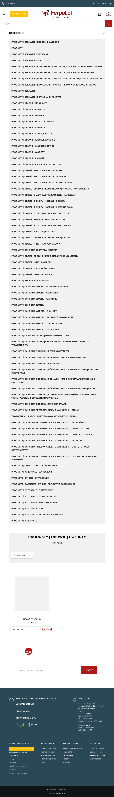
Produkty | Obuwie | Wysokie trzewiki (33, 121)
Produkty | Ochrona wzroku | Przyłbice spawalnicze (42, 317)
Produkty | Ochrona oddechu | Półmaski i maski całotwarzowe (49, 357)
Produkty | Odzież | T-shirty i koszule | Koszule (38, 219)
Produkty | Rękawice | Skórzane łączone (35, 42)
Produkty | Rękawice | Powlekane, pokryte (36, 97)
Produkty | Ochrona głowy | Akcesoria (34, 250)
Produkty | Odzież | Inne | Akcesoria (32, 274)
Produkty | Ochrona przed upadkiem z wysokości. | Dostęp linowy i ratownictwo (51, 448)
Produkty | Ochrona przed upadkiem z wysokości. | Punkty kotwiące (51, 434)
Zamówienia (68, 755)
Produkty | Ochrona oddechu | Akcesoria (35, 363)
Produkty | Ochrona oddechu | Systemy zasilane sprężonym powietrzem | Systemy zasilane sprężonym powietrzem (54, 396)
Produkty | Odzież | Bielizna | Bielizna (33, 231)
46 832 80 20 (25, 704)
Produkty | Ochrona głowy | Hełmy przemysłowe (40, 335)
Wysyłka (12, 770)
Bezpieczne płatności (18, 766)
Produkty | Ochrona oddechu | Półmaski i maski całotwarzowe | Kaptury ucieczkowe (54, 371)
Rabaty (66, 759)
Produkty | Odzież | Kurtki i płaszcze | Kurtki (37, 170)
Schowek (66, 762)
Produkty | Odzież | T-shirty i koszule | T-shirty (38, 201)
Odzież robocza (96, 752)
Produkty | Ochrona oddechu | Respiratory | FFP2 (40, 351)
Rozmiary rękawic (48, 759)
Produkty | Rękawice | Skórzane (29, 54)
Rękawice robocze (97, 755)
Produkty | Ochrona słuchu (27, 305)
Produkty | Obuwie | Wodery (27, 152)
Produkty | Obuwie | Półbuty (28, 109)
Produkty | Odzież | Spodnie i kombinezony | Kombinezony (44, 256)
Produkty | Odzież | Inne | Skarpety (31, 262)
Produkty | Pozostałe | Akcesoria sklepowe (37, 514)
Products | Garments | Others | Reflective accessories (43, 484)
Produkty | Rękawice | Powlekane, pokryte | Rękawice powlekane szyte (53, 72)
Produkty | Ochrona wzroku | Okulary (34, 311)
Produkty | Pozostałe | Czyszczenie (31, 472)
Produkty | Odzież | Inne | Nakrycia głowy (35, 244)
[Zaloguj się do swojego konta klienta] (99, 14)
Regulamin (13, 756)
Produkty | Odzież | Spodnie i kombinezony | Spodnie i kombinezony (50, 189)
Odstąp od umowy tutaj (22, 749)
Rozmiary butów (48, 755)
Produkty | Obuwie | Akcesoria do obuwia (36, 164)
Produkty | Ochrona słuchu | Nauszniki (34, 299)
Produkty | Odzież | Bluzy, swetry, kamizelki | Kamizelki (43, 195)
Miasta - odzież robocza (19, 773)
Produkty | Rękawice (23, 91)
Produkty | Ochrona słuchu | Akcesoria (34, 293)
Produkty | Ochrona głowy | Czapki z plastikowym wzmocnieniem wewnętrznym (50, 343)
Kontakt (12, 763)
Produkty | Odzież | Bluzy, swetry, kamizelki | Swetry (42, 225)
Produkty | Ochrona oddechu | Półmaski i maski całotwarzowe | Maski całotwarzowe (53, 381)
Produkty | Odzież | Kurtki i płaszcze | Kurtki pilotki (41, 182)
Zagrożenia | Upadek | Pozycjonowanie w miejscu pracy (44, 416)
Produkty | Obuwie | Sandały (28, 127)
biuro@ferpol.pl (23, 711)
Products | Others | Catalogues (30, 478)
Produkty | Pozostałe (24, 521)
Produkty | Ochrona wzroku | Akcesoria (35, 329)
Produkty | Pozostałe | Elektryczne (32, 490)
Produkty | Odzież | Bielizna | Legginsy (33, 268)
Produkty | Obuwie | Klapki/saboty (31, 133)
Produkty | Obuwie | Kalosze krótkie (32, 146)
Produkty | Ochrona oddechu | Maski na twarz (38, 404)
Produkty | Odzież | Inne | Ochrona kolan (35, 465)
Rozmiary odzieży (48, 752)
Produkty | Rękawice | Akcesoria (30, 280)
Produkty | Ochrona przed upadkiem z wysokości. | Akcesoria (47, 440)
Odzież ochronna (97, 748)
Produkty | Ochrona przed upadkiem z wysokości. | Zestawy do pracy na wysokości (54, 458)
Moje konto (67, 752)
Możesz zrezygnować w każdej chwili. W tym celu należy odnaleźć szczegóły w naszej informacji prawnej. (57, 679)
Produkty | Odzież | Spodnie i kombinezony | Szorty (40, 237)
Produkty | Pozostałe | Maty (27, 508)
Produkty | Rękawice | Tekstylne (30, 60)
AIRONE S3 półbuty (32, 619)
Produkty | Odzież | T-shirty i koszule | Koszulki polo (42, 207)
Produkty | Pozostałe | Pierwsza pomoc (34, 502)
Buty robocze (95, 759)
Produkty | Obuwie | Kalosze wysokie (33, 140)
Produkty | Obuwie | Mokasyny (29, 103)
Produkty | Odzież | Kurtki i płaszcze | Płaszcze (38, 176)
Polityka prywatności (18, 752)
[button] (104, 33)
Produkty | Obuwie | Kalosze (27, 158)
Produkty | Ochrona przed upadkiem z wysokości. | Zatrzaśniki (48, 422)
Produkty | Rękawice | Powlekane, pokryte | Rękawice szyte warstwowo (53, 85)
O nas (11, 759)
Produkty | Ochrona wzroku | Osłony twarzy (38, 323)
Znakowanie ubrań (48, 748)
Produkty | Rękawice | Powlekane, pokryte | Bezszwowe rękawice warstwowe (57, 78)
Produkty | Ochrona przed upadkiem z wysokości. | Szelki (45, 410)
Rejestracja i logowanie (72, 748)
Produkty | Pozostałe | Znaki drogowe (34, 496)
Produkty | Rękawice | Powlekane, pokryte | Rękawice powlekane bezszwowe (56, 66)
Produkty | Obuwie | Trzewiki (28, 115)
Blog (43, 762)
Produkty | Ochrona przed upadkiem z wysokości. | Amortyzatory (50, 428)
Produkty (17, 48)
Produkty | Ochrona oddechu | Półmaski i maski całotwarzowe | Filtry (53, 388)
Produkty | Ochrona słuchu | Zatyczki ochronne (39, 286)
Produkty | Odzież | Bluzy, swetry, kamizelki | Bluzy (41, 213)
